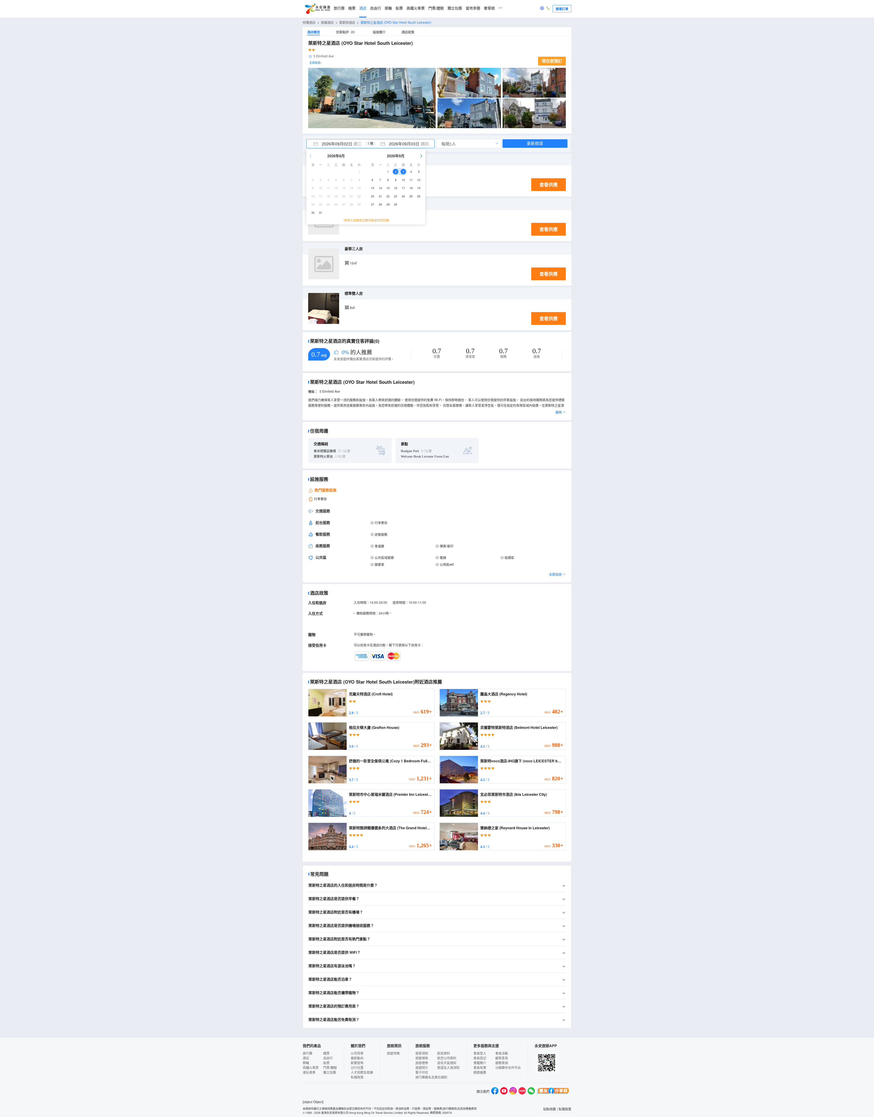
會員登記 (479, 1058)
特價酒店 (309, 22)
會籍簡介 (479, 1062)
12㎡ (353, 263)
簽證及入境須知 (448, 1067)
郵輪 (388, 8)
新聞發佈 (357, 1062)
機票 (352, 8)
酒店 (362, 8)
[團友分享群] (553, 1091)
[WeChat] (531, 1091)
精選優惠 (479, 1072)
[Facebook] (494, 1091)
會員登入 (479, 1053)
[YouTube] (504, 1091)
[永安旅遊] (317, 9)
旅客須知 (421, 1053)
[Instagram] (513, 1091)
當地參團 (473, 8)
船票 (399, 8)
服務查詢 (501, 1062)
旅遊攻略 (393, 1053)
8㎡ (352, 307)
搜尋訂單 (562, 8)
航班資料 (443, 1053)
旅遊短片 (421, 1067)
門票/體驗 (436, 8)
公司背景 (357, 1053)
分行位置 (357, 1067)
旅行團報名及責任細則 (431, 1077)
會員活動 (501, 1053)
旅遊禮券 (421, 1062)
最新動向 (357, 1058)
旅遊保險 (421, 1058)
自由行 (375, 8)
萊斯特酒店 (347, 22)
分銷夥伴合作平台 (508, 1067)
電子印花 (421, 1072)
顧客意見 (501, 1058)
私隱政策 (357, 1077)
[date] (338, 143)
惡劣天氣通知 (446, 1062)
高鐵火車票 (416, 8)
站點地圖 (549, 1109)
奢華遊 (489, 8)
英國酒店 (327, 22)
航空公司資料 (446, 1058)
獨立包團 (454, 8)
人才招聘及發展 (362, 1072)
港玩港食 (309, 1072)
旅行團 (339, 8)
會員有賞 (479, 1067)
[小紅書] (522, 1091)
